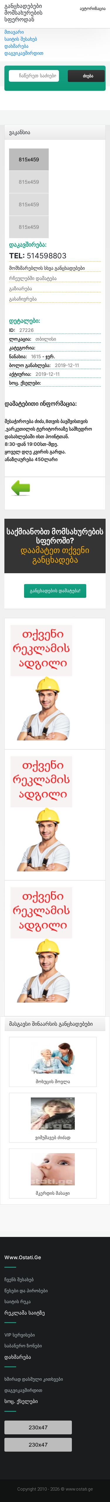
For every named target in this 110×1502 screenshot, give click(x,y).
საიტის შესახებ (20, 39)
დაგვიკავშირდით (23, 53)
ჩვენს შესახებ (19, 1279)
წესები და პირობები (26, 1290)
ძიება (88, 76)
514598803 (38, 255)
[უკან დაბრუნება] (18, 487)
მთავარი (14, 32)
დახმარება (16, 46)
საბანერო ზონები (23, 1346)
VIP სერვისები (19, 1335)
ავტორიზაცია (93, 8)
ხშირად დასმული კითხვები (33, 1379)
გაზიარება (20, 288)
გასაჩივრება (23, 299)
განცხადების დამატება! (55, 590)
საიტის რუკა (17, 1301)
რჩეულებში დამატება (33, 278)
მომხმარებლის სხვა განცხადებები (47, 268)
